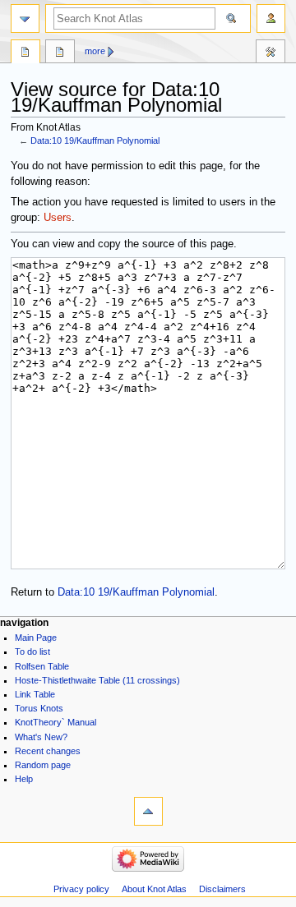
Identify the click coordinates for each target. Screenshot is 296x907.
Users (58, 217)
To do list (32, 651)
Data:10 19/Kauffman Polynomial (95, 140)
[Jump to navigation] (25, 18)
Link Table (35, 694)
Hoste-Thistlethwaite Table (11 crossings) (97, 680)
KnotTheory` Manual (55, 722)
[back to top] (148, 811)
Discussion (60, 53)
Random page (43, 765)
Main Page (36, 637)
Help (24, 779)
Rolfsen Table (42, 666)
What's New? (41, 737)
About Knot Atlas (154, 889)
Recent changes (48, 751)
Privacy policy (81, 889)
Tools (270, 53)
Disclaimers (222, 889)
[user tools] (271, 18)
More (95, 51)
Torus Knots (39, 708)
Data (25, 53)
